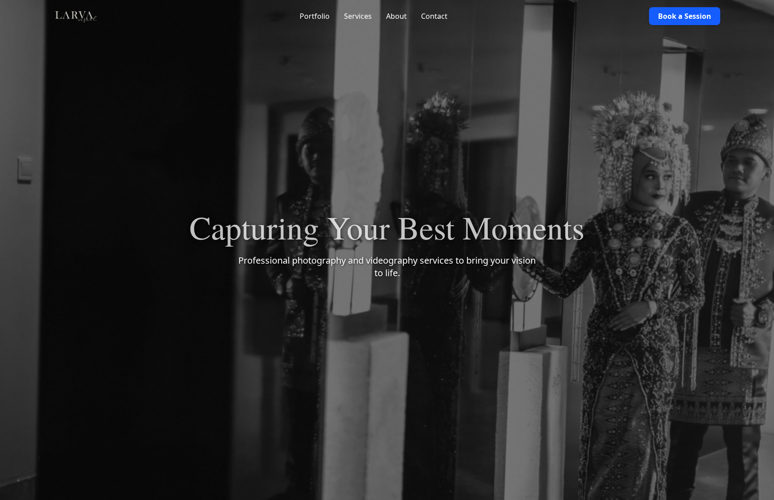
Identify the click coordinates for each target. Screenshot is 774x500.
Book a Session (684, 16)
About (396, 16)
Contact (434, 16)
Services (358, 16)
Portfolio (315, 16)
